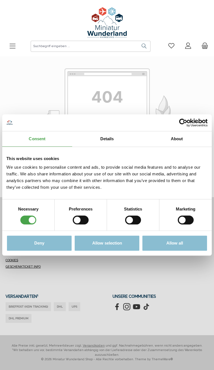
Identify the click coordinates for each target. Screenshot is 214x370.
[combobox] (84, 46)
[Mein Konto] (188, 46)
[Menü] (13, 46)
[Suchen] (144, 46)
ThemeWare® (162, 359)
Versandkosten (94, 345)
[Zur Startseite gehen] (107, 22)
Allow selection (107, 243)
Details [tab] (107, 138)
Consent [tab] (37, 138)
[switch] (81, 220)
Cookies (12, 260)
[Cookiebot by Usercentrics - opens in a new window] (183, 123)
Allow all (174, 243)
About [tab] (177, 138)
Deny (39, 243)
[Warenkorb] (203, 46)
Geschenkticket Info (23, 267)
